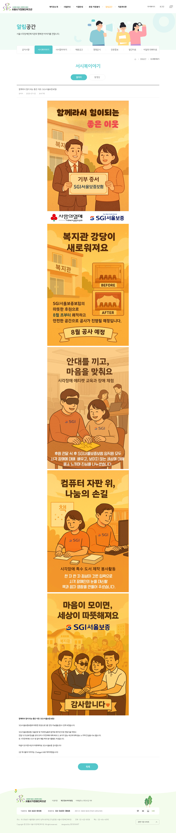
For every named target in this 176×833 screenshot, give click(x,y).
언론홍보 (114, 49)
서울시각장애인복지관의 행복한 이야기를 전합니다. (38, 34)
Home (135, 59)
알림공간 (109, 7)
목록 (88, 766)
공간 (26, 26)
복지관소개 (53, 7)
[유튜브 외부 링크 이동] (143, 811)
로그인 (162, 6)
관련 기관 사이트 (143, 822)
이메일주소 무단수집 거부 (84, 801)
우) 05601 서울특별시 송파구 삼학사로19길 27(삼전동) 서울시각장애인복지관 (46, 819)
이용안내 (79, 7)
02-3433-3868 (62, 811)
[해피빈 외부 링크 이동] (153, 811)
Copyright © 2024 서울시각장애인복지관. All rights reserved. (37, 824)
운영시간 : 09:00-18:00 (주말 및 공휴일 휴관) (88, 811)
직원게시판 (122, 7)
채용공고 (79, 49)
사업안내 (67, 7)
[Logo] (17, 6)
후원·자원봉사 (94, 7)
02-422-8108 (34, 811)
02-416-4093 (103, 819)
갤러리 (79, 77)
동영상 (97, 77)
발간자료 (132, 49)
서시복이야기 (43, 49)
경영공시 (97, 49)
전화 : (77, 819)
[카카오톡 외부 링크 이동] (138, 811)
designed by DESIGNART (70, 824)
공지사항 (25, 49)
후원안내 (51, 811)
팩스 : (96, 819)
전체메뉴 (171, 6)
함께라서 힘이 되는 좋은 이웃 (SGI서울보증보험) (38, 89)
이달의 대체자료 (150, 49)
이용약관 (55, 801)
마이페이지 (151, 6)
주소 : (19, 819)
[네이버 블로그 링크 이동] (148, 811)
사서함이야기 (61, 49)
